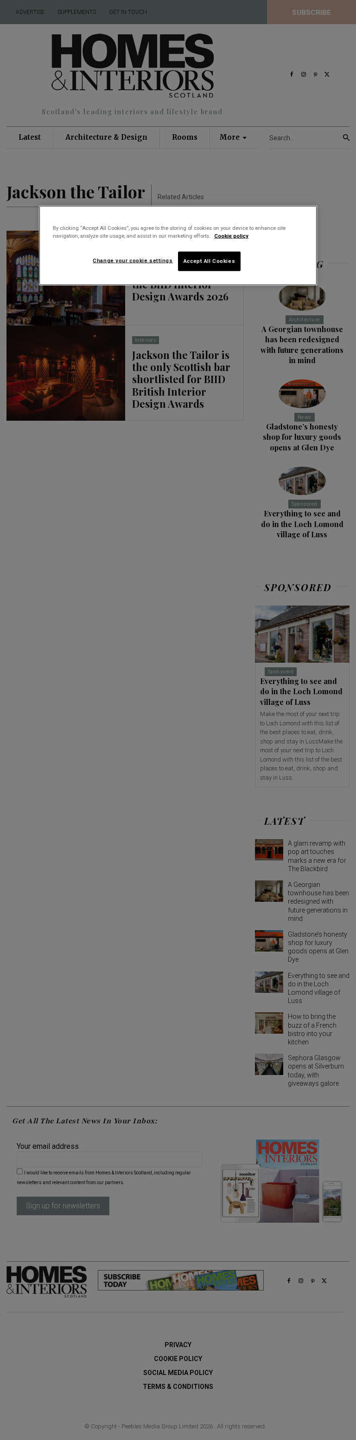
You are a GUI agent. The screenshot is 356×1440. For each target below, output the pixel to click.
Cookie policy (231, 236)
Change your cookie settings (132, 260)
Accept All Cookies (209, 261)
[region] (178, 246)
